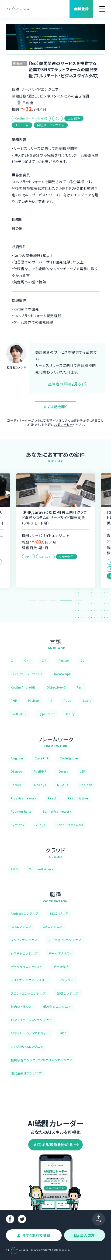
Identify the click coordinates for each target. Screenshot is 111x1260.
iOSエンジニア (21, 926)
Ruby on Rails (21, 811)
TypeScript (46, 714)
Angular (17, 758)
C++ (27, 660)
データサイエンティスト (26, 966)
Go (83, 660)
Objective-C (56, 687)
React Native (78, 798)
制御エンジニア (68, 993)
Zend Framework (70, 825)
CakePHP (42, 758)
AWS (14, 869)
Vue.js (40, 825)
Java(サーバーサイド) (26, 674)
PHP (14, 700)
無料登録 (81, 8)
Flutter (63, 660)
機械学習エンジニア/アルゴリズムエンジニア (41, 1060)
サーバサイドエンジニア (64, 940)
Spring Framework (57, 811)
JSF (82, 771)
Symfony (18, 825)
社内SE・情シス (21, 1006)
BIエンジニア (59, 913)
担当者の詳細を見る (64, 383)
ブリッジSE (66, 980)
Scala (86, 700)
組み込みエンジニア (57, 1006)
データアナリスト (60, 953)
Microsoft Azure (41, 869)
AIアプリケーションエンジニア (31, 1020)
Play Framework (23, 798)
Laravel (17, 785)
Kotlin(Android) (23, 687)
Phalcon (85, 785)
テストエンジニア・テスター (29, 980)
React (51, 798)
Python (33, 700)
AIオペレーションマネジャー (30, 1033)
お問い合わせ (63, 424)
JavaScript (61, 674)
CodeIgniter (69, 758)
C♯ (44, 660)
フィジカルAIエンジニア (27, 1046)
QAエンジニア (53, 926)
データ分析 (61, 966)
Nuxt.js (62, 785)
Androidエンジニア (25, 913)
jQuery (63, 771)
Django (16, 771)
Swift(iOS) (19, 714)
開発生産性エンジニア (26, 1073)
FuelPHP (39, 771)
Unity (70, 714)
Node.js (40, 785)
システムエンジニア (24, 953)
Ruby (67, 700)
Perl (79, 687)
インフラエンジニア (24, 940)
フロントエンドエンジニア (28, 993)
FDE (63, 1033)
